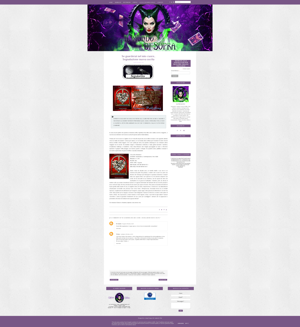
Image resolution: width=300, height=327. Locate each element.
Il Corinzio (118, 223)
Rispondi (118, 228)
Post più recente (114, 279)
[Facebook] (170, 1)
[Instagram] (174, 1)
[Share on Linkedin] (166, 210)
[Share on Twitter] (162, 210)
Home (111, 2)
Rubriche (118, 2)
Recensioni (127, 2)
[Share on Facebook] (159, 210)
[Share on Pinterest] (164, 210)
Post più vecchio (163, 279)
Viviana (118, 234)
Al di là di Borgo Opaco (147, 2)
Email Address (175, 70)
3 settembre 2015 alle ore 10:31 (126, 234)
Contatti (160, 2)
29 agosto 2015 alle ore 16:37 (128, 223)
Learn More (181, 323)
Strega (135, 2)
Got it (187, 323)
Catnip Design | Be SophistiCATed (153, 318)
